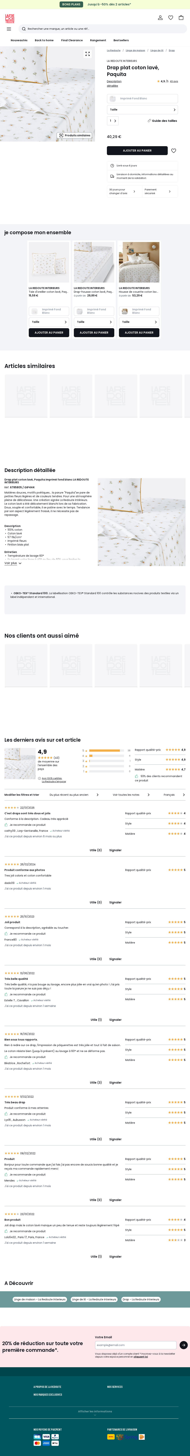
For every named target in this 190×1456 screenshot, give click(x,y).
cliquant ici (141, 1356)
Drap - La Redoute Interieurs (141, 1299)
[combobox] (74, 795)
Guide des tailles (164, 121)
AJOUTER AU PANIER (137, 150)
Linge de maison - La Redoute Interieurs (39, 1299)
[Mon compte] (160, 17)
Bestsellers (121, 40)
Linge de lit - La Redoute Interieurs (94, 1299)
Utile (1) (96, 1020)
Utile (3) (96, 1083)
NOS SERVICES (114, 1386)
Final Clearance (72, 40)
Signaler (115, 850)
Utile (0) (96, 850)
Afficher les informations (95, 1411)
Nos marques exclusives (48, 1394)
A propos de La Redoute (47, 1386)
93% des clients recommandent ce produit (158, 778)
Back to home (44, 40)
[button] (181, 17)
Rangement (98, 40)
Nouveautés (19, 40)
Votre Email (103, 1337)
